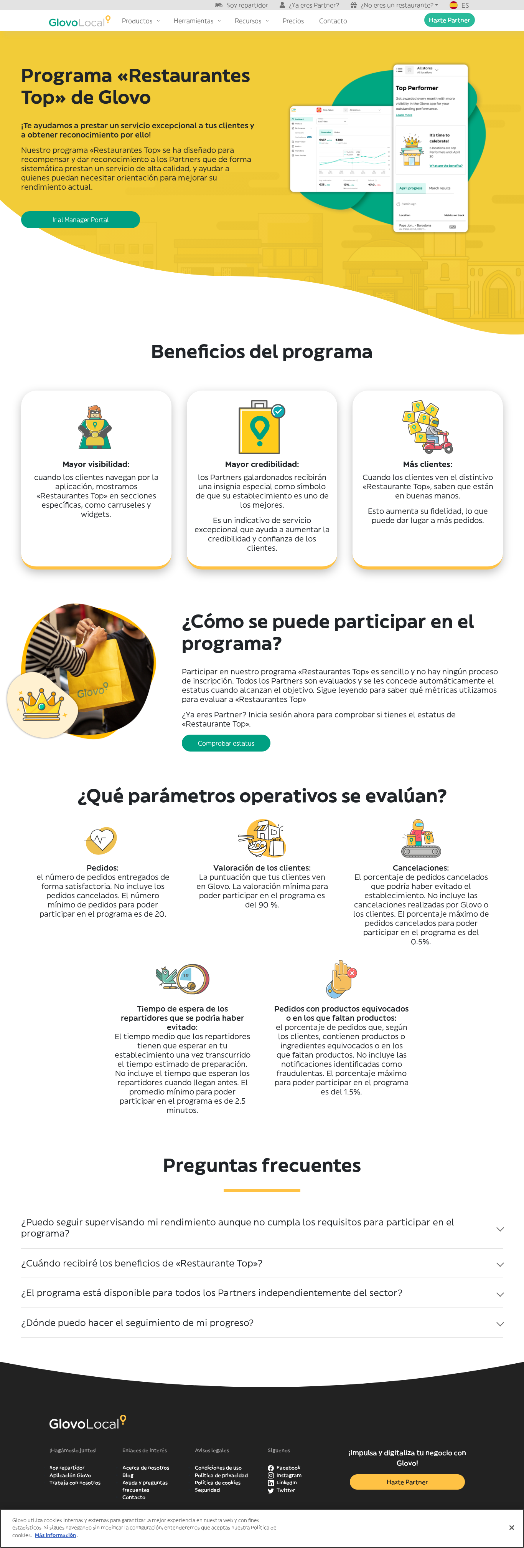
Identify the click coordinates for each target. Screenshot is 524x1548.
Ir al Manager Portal (81, 220)
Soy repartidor (247, 5)
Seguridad (207, 1490)
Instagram (288, 1475)
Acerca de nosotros (145, 1467)
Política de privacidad (221, 1475)
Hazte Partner (449, 20)
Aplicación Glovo (70, 1475)
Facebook (287, 1467)
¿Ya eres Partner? (314, 5)
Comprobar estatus (226, 743)
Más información (55, 1535)
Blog (127, 1475)
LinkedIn (286, 1482)
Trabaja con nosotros (75, 1482)
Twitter (285, 1490)
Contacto (133, 1497)
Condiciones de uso (218, 1467)
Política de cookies (218, 1482)
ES (465, 5)
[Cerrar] (511, 1527)
